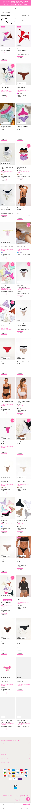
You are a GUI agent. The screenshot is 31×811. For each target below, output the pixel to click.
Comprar (4, 59)
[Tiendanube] (15, 800)
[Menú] (10, 808)
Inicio (2, 12)
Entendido (26, 804)
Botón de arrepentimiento (15, 796)
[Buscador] (15, 808)
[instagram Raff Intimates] (12, 749)
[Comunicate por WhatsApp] (28, 799)
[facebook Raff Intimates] (17, 749)
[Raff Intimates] (4, 808)
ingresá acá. (25, 795)
